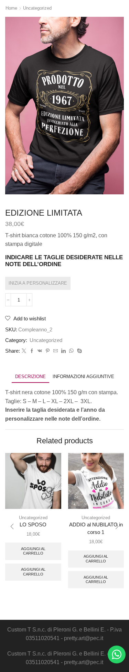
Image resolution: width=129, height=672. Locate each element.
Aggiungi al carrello (33, 551)
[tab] (30, 376)
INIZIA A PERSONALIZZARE (38, 283)
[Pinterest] (48, 351)
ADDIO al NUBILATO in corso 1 (96, 528)
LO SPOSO (33, 524)
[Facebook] (32, 351)
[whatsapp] (71, 351)
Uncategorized (37, 8)
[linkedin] (63, 351)
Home (11, 8)
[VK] (40, 351)
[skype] (78, 351)
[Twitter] (24, 351)
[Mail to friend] (56, 351)
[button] (12, 526)
